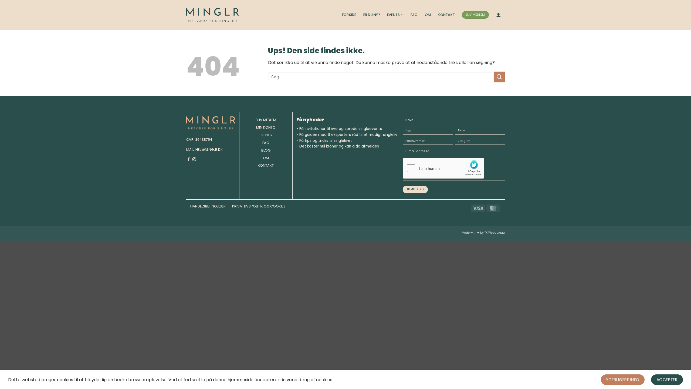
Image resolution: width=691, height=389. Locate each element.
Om (428, 14)
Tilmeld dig (415, 189)
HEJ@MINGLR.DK (209, 149)
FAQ (414, 14)
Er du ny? (371, 14)
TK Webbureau (495, 233)
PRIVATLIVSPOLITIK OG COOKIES (259, 206)
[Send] (499, 77)
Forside (349, 14)
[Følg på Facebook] (189, 159)
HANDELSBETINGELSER (208, 206)
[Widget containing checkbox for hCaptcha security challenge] (443, 168)
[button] (498, 15)
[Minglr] (212, 15)
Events (393, 14)
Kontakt (446, 14)
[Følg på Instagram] (194, 159)
